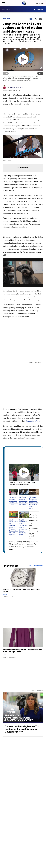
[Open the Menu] (4, 3)
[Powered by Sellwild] (40, 690)
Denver (6, 19)
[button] (13, 497)
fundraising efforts (33, 421)
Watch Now (40, 3)
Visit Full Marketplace (36, 565)
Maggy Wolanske (16, 87)
